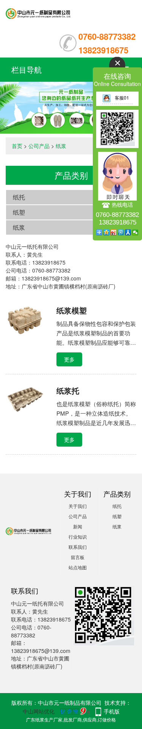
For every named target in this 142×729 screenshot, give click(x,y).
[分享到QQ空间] (106, 232)
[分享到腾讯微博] (121, 232)
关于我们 (78, 506)
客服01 (122, 97)
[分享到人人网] (128, 232)
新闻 (77, 526)
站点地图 (78, 567)
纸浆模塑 (71, 310)
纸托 (19, 197)
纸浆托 (67, 390)
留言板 (77, 557)
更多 (69, 359)
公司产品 (39, 146)
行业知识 (78, 536)
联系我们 (78, 547)
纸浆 (61, 146)
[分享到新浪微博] (114, 232)
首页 (17, 146)
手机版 (112, 711)
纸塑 (19, 212)
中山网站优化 (39, 711)
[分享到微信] (135, 232)
